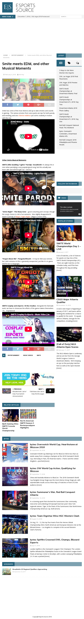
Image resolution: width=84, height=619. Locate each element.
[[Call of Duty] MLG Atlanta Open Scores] (69, 334)
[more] (59, 270)
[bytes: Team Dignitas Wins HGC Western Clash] (15, 524)
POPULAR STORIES (65, 221)
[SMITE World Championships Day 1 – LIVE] (69, 233)
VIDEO (63, 198)
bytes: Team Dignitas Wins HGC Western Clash (54, 515)
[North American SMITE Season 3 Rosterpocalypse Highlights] (28, 414)
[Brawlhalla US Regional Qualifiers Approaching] (6, 571)
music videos (28, 355)
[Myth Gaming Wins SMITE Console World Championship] (10, 415)
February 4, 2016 (10, 75)
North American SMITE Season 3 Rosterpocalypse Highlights (27, 424)
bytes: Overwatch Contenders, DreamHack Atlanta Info (68, 133)
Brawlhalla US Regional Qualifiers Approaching (30, 569)
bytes (6, 439)
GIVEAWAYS (8, 564)
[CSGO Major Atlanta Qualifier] (69, 286)
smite (39, 355)
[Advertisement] (42, 37)
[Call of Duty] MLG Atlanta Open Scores (67, 345)
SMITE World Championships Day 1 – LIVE (69, 246)
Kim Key (21, 75)
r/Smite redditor (24, 115)
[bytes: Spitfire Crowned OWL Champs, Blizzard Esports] (15, 548)
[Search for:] (71, 16)
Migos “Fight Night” (23, 217)
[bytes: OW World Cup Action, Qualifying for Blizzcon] (15, 476)
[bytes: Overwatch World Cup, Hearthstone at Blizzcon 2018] (15, 452)
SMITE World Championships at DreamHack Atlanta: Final (68, 91)
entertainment (13, 355)
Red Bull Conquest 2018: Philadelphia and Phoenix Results (68, 142)
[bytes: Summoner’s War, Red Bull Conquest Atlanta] (15, 500)
